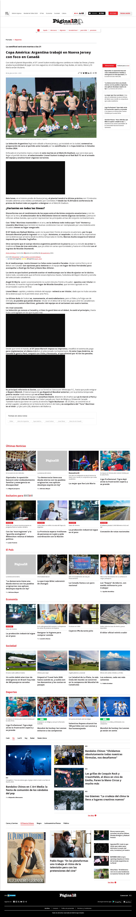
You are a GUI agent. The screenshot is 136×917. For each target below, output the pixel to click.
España (45, 30)
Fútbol (11, 421)
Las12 (20, 738)
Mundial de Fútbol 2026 (31, 13)
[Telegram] (26, 901)
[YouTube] (23, 901)
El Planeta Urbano (27, 823)
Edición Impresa (16, 13)
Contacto (55, 908)
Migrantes (63, 30)
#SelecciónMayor (11, 253)
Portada (9, 40)
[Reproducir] (90, 13)
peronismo (93, 30)
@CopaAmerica (45, 253)
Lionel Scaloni (50, 421)
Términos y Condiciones (84, 908)
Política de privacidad (67, 908)
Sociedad (57, 13)
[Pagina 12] (68, 22)
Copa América (37, 421)
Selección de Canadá (75, 421)
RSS (130, 896)
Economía (49, 13)
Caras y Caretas (12, 823)
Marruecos (53, 30)
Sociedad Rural (73, 30)
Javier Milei (83, 30)
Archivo (47, 908)
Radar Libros (42, 738)
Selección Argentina (23, 421)
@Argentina (15, 257)
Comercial (124, 895)
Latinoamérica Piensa (52, 823)
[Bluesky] (21, 901)
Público (66, 823)
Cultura (64, 13)
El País (42, 13)
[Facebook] (14, 902)
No (13, 738)
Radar (32, 738)
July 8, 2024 (38, 259)
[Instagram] (16, 902)
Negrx (39, 823)
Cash (8, 738)
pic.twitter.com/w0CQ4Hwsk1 (32, 257)
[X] (19, 902)
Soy (26, 738)
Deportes (18, 40)
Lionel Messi (61, 421)
